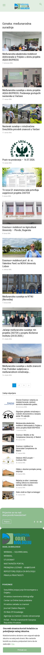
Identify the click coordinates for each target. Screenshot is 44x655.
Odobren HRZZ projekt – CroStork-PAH (25, 459)
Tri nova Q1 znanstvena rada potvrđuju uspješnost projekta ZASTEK (20, 191)
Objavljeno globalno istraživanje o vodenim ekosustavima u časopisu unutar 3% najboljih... (28, 413)
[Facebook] (34, 522)
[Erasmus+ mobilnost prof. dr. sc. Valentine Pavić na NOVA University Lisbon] (22, 247)
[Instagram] (37, 522)
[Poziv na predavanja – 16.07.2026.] (22, 147)
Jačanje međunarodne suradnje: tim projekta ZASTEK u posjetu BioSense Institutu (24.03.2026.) (20, 333)
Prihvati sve (22, 650)
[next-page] (29, 385)
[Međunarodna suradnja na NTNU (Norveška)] (22, 284)
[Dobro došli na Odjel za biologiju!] (8, 495)
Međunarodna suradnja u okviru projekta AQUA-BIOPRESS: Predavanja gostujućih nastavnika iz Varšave (21, 93)
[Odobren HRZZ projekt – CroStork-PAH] (8, 461)
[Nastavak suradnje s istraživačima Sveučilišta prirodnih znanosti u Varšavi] (22, 113)
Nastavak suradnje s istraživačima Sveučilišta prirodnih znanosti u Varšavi (21, 128)
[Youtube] (41, 522)
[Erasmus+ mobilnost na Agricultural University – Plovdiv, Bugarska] (22, 212)
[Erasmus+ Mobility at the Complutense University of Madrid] (8, 438)
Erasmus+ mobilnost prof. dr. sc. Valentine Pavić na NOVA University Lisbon (19, 263)
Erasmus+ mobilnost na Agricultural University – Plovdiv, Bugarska (19, 229)
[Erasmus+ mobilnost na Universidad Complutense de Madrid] (8, 449)
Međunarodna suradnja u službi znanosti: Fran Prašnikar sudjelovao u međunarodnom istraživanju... (21, 369)
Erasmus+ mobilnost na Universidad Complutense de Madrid (26, 448)
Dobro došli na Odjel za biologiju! (28, 492)
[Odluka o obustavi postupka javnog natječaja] (8, 472)
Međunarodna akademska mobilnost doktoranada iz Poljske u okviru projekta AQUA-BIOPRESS (21, 57)
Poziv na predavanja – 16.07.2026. (18, 159)
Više (12, 644)
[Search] (40, 4)
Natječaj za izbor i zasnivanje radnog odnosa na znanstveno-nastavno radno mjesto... (27, 482)
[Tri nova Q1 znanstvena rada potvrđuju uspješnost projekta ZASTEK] (22, 177)
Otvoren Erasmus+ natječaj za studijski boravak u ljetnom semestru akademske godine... (27, 402)
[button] (4, 5)
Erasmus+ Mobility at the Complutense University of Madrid (28, 436)
